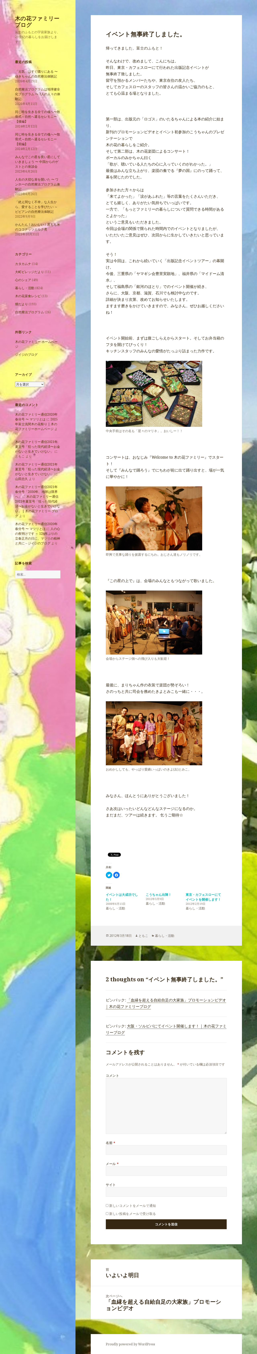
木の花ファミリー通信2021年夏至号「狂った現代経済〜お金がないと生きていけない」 (37, 447)
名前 (110, 1143)
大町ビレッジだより (29, 272)
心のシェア (23, 280)
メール (112, 1164)
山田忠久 (21, 479)
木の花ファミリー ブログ (37, 21)
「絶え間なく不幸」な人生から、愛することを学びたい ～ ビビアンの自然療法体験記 (36, 207)
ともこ (143, 935)
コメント (112, 1075)
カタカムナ (23, 264)
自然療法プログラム (29, 312)
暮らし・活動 (24, 288)
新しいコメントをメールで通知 (132, 1205)
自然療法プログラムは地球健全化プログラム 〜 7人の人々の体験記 (37, 94)
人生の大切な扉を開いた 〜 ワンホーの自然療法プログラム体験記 (37, 184)
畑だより (21, 304)
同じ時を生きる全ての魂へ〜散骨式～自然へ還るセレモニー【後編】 (37, 117)
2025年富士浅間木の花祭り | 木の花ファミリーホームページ (36, 424)
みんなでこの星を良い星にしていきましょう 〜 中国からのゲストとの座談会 (37, 162)
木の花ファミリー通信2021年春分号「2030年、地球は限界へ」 (36, 492)
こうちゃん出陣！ (158, 894)
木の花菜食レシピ (28, 296)
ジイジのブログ (26, 354)
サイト (111, 1184)
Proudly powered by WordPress (130, 1344)
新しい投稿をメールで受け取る (132, 1213)
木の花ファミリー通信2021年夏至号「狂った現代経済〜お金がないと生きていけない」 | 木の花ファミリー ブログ (37, 506)
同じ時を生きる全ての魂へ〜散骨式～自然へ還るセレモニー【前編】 (37, 139)
